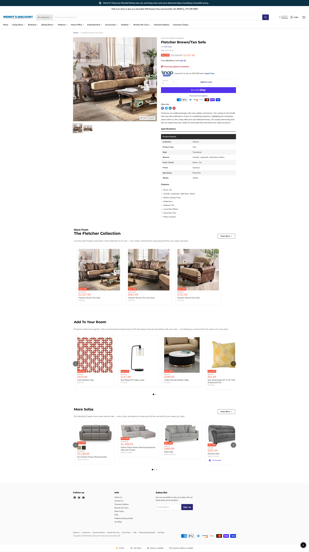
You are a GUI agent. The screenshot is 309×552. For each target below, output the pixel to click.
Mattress (62, 24)
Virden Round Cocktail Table (176, 380)
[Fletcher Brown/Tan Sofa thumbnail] (77, 128)
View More (225, 236)
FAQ (116, 515)
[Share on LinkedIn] (170, 108)
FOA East (168, 46)
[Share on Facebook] (162, 108)
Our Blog (118, 522)
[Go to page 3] (156, 469)
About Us (118, 497)
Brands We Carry (141, 24)
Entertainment (94, 24)
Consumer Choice (180, 24)
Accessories (110, 24)
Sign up (187, 507)
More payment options (198, 96)
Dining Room (47, 24)
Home (5, 24)
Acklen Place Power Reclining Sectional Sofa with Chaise (138, 448)
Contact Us (118, 501)
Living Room (17, 24)
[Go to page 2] (155, 394)
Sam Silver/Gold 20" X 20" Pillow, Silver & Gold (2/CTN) (225, 381)
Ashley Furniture (83, 459)
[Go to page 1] (153, 394)
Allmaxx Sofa (213, 453)
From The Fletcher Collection (172, 38)
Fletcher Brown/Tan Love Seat (141, 297)
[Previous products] (75, 363)
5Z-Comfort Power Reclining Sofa (92, 457)
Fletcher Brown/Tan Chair (188, 297)
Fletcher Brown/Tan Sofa (89, 297)
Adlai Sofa (168, 452)
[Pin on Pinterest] (174, 108)
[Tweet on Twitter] (166, 108)
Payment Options (161, 24)
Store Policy (119, 511)
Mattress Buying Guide (123, 518)
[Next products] (233, 363)
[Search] (265, 17)
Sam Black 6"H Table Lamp (132, 380)
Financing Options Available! (176, 66)
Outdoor (125, 24)
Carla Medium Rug (85, 380)
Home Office (77, 24)
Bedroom (32, 24)
